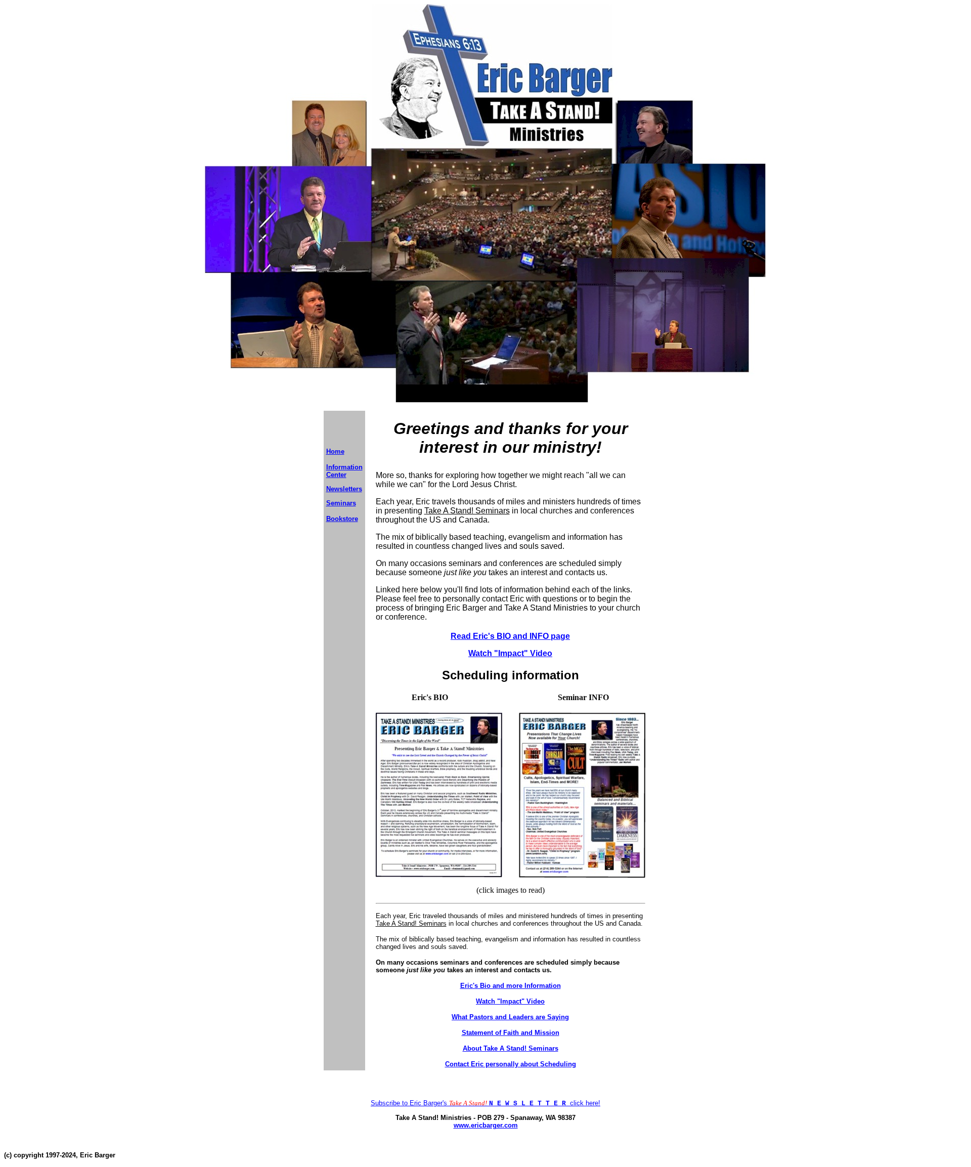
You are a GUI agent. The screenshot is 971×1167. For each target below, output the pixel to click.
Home (335, 451)
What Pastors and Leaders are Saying (510, 1017)
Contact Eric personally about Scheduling (510, 1064)
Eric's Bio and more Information (510, 985)
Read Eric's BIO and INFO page (510, 636)
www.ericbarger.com (486, 1125)
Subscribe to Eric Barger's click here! (485, 1103)
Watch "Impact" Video (510, 653)
